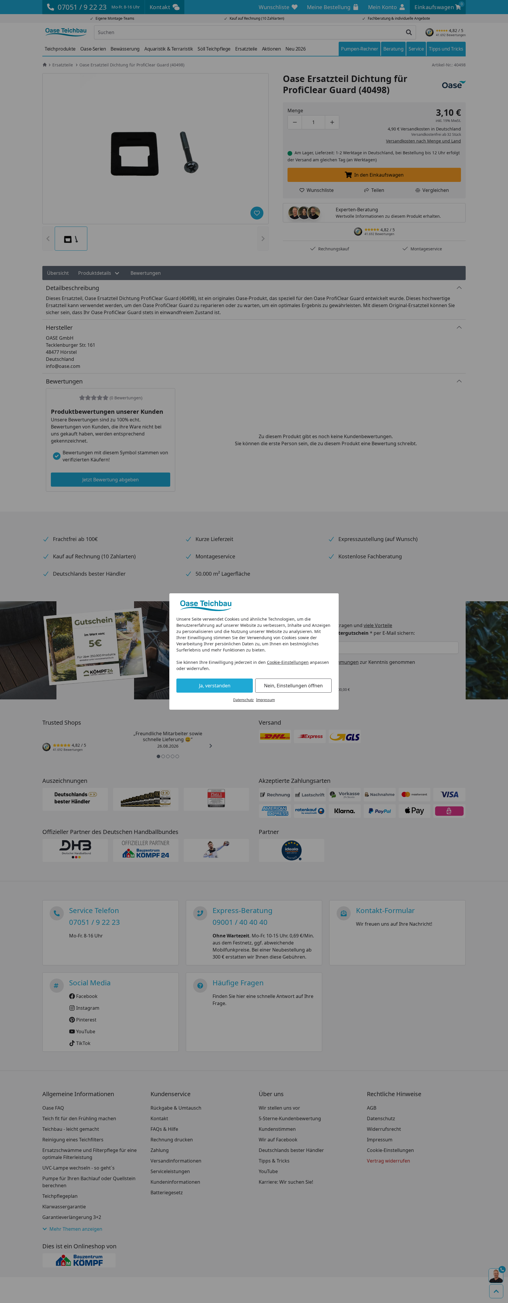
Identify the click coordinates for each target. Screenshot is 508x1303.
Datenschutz (243, 699)
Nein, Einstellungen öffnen (293, 685)
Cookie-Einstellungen (288, 662)
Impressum (265, 699)
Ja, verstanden (214, 685)
